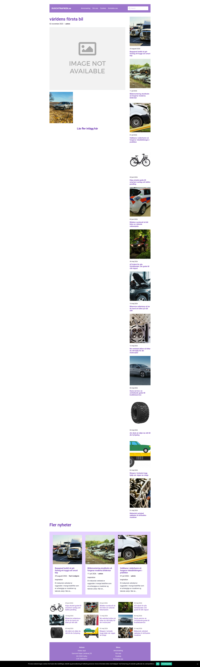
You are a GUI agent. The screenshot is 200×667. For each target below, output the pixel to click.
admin (67, 24)
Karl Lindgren (74, 576)
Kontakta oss (113, 8)
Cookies (103, 8)
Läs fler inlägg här (87, 128)
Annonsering (85, 8)
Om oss (95, 8)
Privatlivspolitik (166, 664)
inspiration (59, 580)
